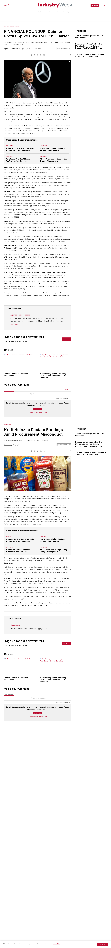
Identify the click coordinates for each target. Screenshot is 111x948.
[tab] (9, 390)
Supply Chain (75, 17)
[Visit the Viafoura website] (66, 398)
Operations (54, 17)
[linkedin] (34, 55)
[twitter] (38, 55)
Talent (33, 17)
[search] (8, 5)
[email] (44, 55)
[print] (70, 55)
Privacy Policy (56, 944)
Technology (43, 17)
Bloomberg (8, 445)
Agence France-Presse (12, 49)
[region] (37, 394)
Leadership (64, 17)
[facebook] (31, 55)
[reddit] (41, 55)
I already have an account (38, 412)
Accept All (102, 944)
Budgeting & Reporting (11, 26)
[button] (5, 5)
